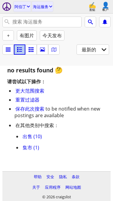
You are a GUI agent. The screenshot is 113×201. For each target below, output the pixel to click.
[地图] (54, 49)
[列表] (8, 49)
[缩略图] (19, 49)
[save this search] (105, 22)
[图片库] (42, 49)
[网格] (31, 49)
